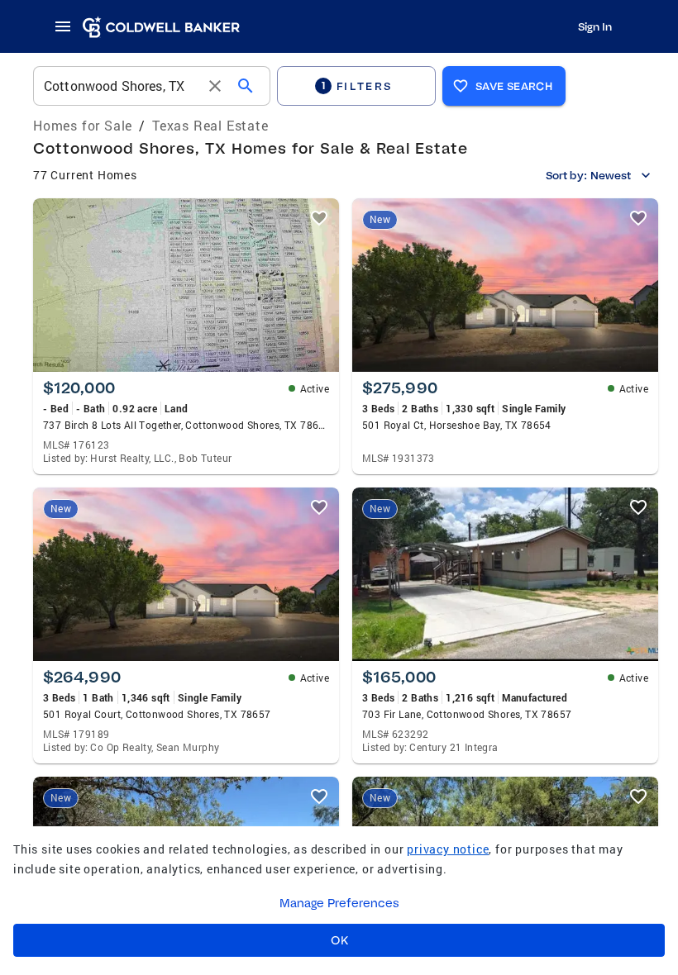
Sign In (595, 26)
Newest (610, 175)
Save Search (513, 86)
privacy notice (448, 849)
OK (339, 940)
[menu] (68, 26)
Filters (357, 85)
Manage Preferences (339, 903)
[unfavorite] (319, 218)
